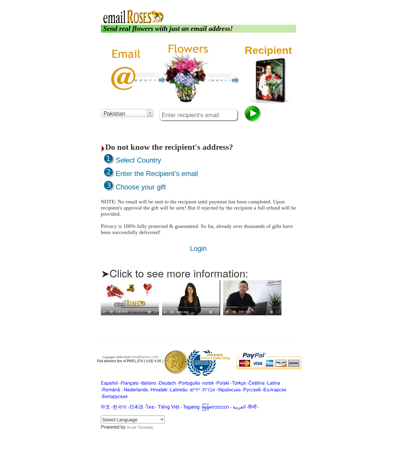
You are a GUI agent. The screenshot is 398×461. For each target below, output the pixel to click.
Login (255, 3)
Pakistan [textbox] (114, 113)
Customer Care (279, 3)
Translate (145, 427)
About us (239, 3)
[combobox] (127, 113)
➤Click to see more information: (174, 272)
